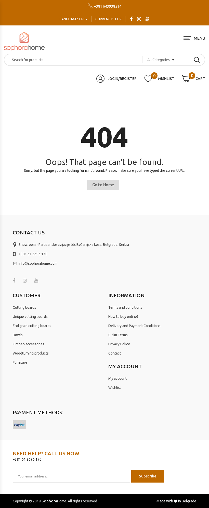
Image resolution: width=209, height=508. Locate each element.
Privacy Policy (119, 344)
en (72, 19)
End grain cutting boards (32, 326)
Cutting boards (24, 307)
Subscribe (147, 476)
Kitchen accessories (28, 344)
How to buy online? (123, 317)
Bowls (18, 335)
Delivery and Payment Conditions (134, 326)
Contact (114, 353)
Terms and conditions (125, 307)
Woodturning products (31, 353)
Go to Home (103, 184)
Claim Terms (118, 335)
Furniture (20, 362)
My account (117, 378)
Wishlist (114, 388)
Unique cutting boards (30, 317)
